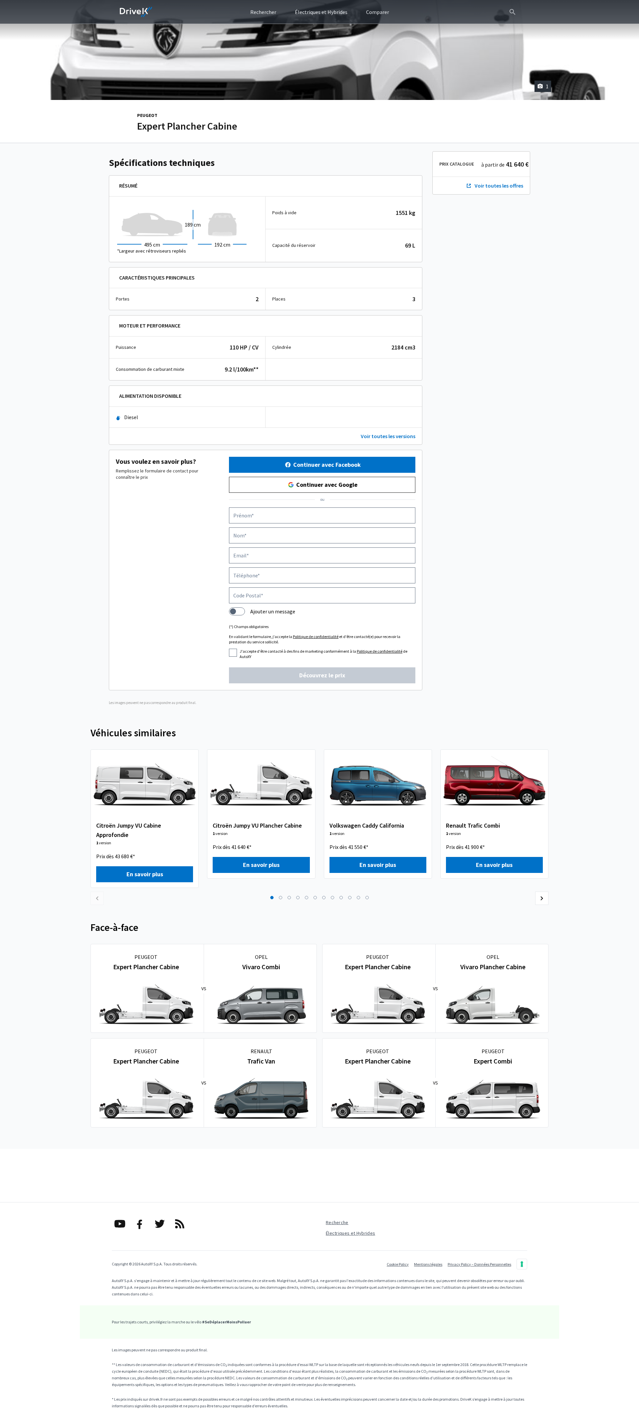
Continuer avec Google (326, 484)
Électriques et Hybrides (350, 1233)
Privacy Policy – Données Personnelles (479, 1264)
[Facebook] (140, 1224)
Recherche (337, 1222)
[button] (272, 897)
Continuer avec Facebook (327, 464)
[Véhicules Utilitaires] (136, 12)
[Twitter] (160, 1224)
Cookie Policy (398, 1264)
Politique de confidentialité (315, 636)
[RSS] (180, 1224)
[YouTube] (120, 1224)
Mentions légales (428, 1264)
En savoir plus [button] (144, 874)
